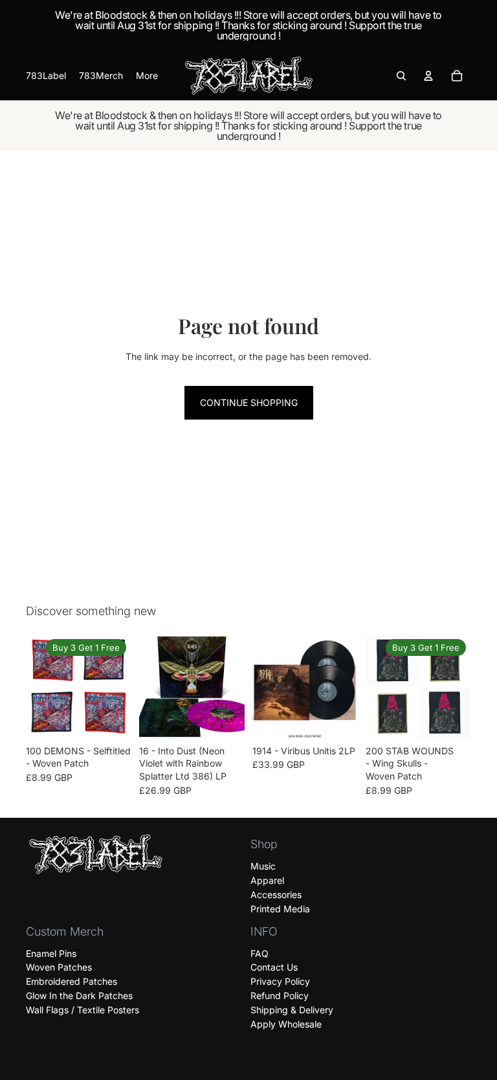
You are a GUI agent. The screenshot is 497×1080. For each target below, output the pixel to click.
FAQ (259, 952)
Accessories (276, 894)
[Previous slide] (40, 686)
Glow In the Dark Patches (79, 995)
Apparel (267, 880)
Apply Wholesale (286, 1023)
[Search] (401, 76)
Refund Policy (279, 995)
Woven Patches (59, 967)
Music (263, 866)
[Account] (428, 76)
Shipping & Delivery (291, 1009)
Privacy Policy (280, 981)
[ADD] (224, 719)
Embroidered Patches (71, 981)
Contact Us (274, 967)
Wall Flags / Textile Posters (82, 1009)
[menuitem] (146, 76)
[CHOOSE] (111, 719)
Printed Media (280, 908)
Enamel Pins (51, 952)
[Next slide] (117, 686)
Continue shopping (249, 402)
